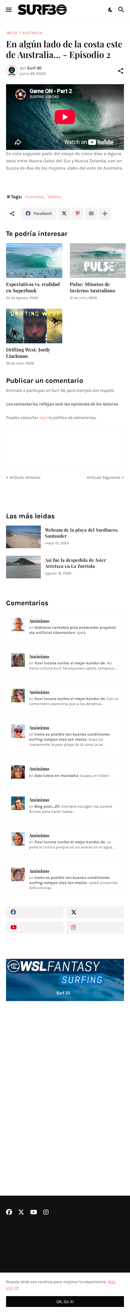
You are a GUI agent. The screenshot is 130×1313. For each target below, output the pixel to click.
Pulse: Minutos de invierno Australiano (92, 287)
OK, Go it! (65, 1301)
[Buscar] (122, 10)
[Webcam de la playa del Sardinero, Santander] (23, 537)
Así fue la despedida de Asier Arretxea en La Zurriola (75, 563)
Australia (32, 33)
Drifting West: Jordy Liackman (28, 352)
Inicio (12, 33)
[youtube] (34, 927)
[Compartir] (120, 71)
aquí (43, 417)
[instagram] (95, 927)
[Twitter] (64, 214)
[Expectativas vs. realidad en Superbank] (34, 260)
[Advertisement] (65, 1082)
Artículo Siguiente (103, 477)
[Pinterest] (78, 214)
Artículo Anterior (25, 477)
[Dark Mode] (110, 10)
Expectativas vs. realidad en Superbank (33, 287)
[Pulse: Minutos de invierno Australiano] (98, 260)
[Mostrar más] (105, 214)
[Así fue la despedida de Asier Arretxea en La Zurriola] (23, 567)
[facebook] (34, 912)
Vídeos (54, 196)
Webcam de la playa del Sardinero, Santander (81, 533)
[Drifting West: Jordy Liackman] (34, 326)
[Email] (91, 214)
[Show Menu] (8, 10)
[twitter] (95, 912)
